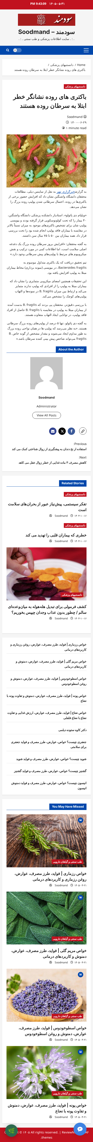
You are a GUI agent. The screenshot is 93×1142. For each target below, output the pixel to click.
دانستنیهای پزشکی (75, 86)
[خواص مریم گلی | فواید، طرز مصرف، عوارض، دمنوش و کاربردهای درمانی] (46, 918)
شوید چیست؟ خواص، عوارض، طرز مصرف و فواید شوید (51, 759)
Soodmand (75, 117)
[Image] (80, 820)
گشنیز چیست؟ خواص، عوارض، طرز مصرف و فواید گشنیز (50, 771)
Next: (53, 459)
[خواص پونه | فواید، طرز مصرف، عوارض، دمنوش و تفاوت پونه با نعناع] (46, 1072)
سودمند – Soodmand (46, 31)
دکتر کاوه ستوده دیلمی (72, 730)
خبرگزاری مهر (66, 191)
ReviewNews (71, 1132)
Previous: (49, 446)
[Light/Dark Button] (17, 50)
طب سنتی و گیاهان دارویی (67, 861)
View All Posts (46, 415)
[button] (86, 50)
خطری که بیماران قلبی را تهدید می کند (56, 535)
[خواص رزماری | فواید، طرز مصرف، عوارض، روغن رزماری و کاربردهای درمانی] (46, 840)
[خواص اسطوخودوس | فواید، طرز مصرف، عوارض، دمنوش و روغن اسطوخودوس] (46, 995)
